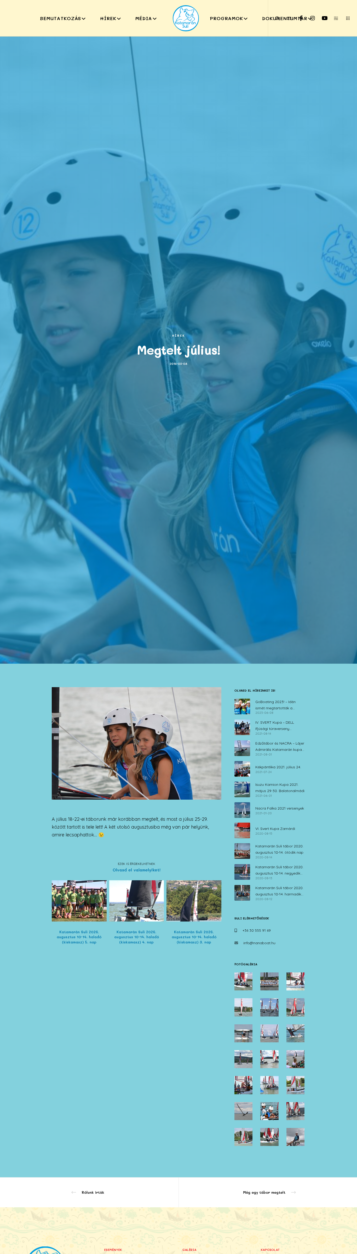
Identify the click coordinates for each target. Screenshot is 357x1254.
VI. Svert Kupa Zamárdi (275, 828)
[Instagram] (309, 18)
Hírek (178, 335)
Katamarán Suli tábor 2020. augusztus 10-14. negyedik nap (279, 870)
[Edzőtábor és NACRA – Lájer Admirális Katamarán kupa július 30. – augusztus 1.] (242, 748)
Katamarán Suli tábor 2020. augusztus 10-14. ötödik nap (279, 849)
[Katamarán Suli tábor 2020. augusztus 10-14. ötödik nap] (242, 851)
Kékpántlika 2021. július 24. (278, 767)
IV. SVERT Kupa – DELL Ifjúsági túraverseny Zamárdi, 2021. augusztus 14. (280, 726)
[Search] (274, 18)
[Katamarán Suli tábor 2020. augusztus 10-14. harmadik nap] (242, 893)
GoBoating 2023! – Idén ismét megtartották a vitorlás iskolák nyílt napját (278, 705)
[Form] (286, 18)
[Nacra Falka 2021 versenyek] (242, 810)
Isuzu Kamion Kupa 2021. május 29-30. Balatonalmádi (279, 787)
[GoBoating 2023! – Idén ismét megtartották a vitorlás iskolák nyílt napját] (242, 707)
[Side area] (333, 18)
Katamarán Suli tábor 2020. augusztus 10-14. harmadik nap (279, 891)
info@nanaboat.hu (259, 943)
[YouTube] (321, 18)
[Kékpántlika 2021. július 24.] (242, 769)
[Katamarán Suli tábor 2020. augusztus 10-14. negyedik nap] (242, 872)
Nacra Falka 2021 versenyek (279, 808)
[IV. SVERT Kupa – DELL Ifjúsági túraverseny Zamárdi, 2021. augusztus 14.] (242, 727)
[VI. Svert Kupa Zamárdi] (242, 830)
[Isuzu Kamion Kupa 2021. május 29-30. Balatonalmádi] (242, 789)
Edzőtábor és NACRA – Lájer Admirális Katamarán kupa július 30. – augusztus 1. (279, 747)
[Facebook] (297, 18)
